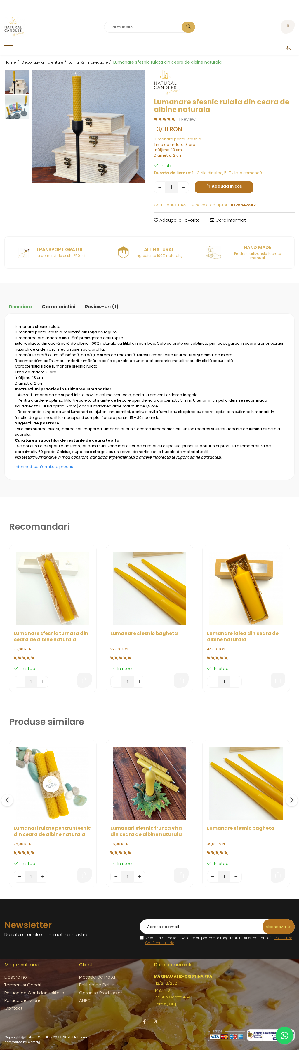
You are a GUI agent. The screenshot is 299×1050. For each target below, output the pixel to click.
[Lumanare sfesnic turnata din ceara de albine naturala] (53, 589)
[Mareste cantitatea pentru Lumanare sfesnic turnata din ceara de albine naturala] (42, 682)
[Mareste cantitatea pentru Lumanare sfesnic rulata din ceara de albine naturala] (183, 187)
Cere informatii (231, 220)
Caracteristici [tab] (58, 306)
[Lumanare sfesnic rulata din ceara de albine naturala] (88, 126)
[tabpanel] (88, 126)
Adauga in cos (226, 186)
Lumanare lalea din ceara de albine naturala (243, 637)
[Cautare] (188, 27)
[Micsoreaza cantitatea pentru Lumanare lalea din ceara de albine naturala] (213, 682)
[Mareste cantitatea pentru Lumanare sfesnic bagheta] (139, 682)
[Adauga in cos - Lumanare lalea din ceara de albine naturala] (278, 680)
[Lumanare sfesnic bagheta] (149, 589)
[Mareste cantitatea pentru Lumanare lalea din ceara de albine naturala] (236, 682)
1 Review (187, 119)
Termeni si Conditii (24, 985)
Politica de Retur (96, 985)
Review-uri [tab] (102, 306)
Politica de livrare (22, 1000)
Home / (12, 62)
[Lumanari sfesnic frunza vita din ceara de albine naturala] (149, 783)
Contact (13, 1008)
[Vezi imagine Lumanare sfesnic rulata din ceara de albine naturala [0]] (17, 82)
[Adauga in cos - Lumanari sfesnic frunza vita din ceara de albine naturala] (181, 875)
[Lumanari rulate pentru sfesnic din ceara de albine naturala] (53, 783)
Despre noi (16, 977)
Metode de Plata (97, 977)
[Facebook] (144, 1022)
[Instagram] (154, 1022)
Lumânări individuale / (90, 62)
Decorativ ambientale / (44, 62)
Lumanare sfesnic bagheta (144, 634)
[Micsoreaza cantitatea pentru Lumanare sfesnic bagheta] (116, 682)
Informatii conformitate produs (44, 466)
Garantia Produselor (100, 993)
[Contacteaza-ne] (288, 48)
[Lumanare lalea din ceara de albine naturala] (246, 589)
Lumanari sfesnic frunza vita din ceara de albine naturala (146, 831)
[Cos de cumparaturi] (288, 27)
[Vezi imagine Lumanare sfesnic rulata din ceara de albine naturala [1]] (17, 107)
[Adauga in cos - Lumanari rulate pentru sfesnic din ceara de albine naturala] (84, 875)
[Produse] (9, 49)
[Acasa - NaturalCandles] (40, 27)
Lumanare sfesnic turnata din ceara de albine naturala (51, 637)
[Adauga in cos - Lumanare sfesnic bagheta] (181, 680)
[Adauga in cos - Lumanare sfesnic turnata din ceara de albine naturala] (84, 680)
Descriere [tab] (20, 306)
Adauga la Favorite (179, 220)
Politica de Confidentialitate (34, 993)
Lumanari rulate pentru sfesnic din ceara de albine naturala (52, 831)
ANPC (85, 1000)
